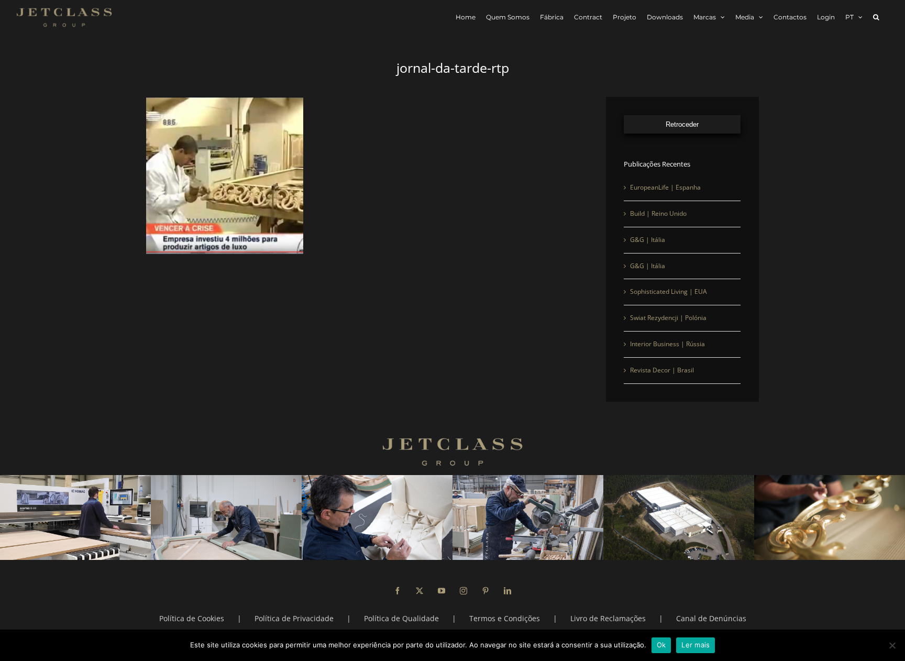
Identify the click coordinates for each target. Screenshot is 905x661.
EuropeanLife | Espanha (665, 187)
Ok (661, 645)
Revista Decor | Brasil (662, 370)
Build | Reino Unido (658, 213)
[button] (876, 17)
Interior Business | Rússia (667, 343)
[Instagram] (463, 590)
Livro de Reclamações (608, 618)
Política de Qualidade (401, 618)
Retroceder (682, 124)
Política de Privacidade (294, 618)
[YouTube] (441, 590)
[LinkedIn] (507, 590)
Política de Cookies (191, 618)
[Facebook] (397, 590)
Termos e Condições (504, 618)
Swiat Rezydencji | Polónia (668, 317)
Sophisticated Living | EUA (668, 291)
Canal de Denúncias (711, 618)
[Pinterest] (485, 590)
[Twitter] (419, 590)
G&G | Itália (647, 239)
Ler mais (695, 645)
